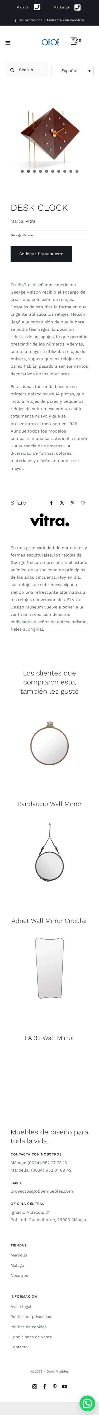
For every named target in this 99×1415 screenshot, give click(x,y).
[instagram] (34, 1386)
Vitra (30, 221)
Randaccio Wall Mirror (49, 804)
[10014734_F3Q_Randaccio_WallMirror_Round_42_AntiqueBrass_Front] (49, 702)
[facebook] (44, 1386)
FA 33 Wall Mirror (49, 1038)
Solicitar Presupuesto (41, 253)
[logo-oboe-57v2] (50, 38)
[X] (62, 502)
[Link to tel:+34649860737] (77, 8)
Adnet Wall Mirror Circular (49, 920)
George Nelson (22, 235)
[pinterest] (54, 1386)
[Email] (83, 502)
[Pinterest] (72, 502)
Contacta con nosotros (65, 20)
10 (77, 171)
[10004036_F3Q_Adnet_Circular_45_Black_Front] (49, 819)
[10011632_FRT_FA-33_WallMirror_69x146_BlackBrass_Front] (49, 936)
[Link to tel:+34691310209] (37, 7)
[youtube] (64, 1386)
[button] (72, 70)
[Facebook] (51, 502)
